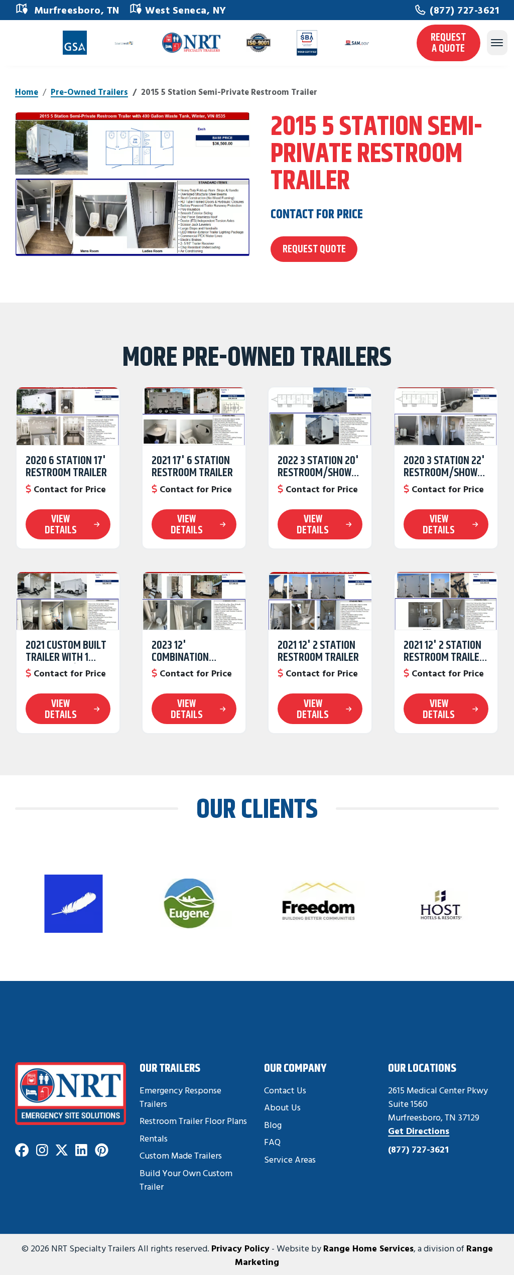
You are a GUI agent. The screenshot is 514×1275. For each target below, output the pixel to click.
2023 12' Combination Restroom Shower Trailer (192, 651)
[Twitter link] (62, 1150)
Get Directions (418, 1131)
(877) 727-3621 (464, 10)
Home (26, 91)
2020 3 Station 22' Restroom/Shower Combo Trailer (446, 467)
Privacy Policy (240, 1247)
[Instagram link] (42, 1150)
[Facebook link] (22, 1150)
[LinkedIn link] (81, 1150)
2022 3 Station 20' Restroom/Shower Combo (320, 467)
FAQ (272, 1142)
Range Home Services (368, 1247)
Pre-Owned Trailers (89, 91)
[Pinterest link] (101, 1150)
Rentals (154, 1138)
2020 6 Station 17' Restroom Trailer (66, 467)
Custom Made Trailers (181, 1155)
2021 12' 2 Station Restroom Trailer (318, 651)
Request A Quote (448, 42)
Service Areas (290, 1159)
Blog (273, 1124)
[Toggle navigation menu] (497, 42)
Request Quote (314, 248)
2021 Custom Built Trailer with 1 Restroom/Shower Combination (68, 651)
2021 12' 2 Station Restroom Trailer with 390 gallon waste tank (444, 651)
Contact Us (285, 1090)
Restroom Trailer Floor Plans (193, 1120)
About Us (282, 1107)
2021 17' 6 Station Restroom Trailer (192, 467)
